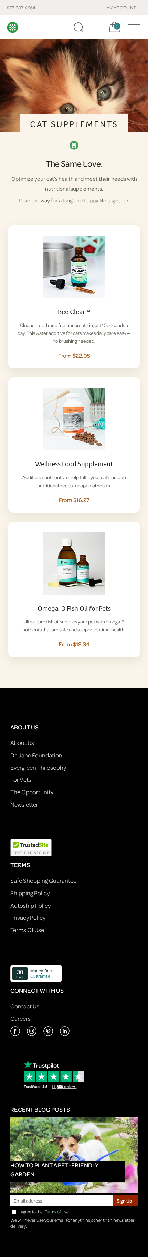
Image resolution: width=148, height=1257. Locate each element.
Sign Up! (125, 1200)
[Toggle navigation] (132, 27)
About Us (22, 742)
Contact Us (24, 1006)
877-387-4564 (21, 7)
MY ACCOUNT (121, 7)
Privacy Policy (27, 917)
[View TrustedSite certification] (31, 847)
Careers (20, 1018)
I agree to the (44, 1212)
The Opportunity (31, 792)
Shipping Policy (30, 893)
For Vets (20, 779)
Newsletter (24, 804)
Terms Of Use (27, 930)
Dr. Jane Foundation (36, 755)
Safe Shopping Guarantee (43, 880)
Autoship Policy (30, 905)
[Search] (78, 27)
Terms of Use (57, 1212)
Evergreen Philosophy (38, 767)
